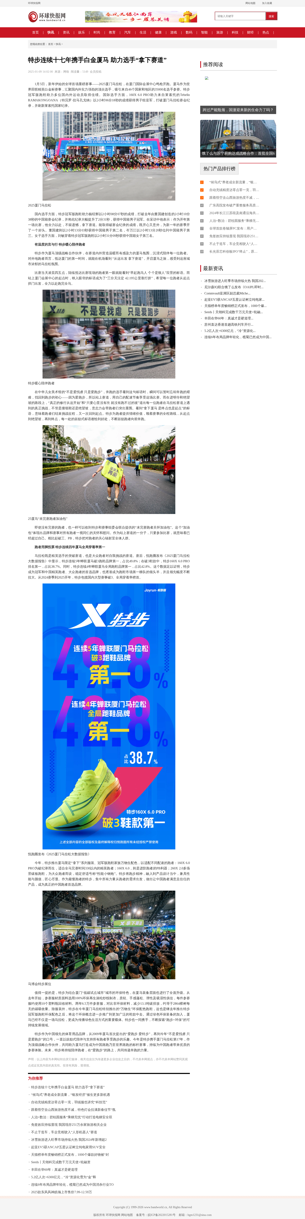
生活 (143, 32)
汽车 (127, 32)
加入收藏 (267, 3)
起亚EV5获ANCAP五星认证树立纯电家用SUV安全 (68, 1147)
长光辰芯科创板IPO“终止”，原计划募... (234, 251)
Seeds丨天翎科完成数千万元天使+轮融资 (60, 1162)
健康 (158, 32)
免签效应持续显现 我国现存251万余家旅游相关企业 (69, 1124)
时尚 (97, 32)
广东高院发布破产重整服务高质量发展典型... (234, 205)
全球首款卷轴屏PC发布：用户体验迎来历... (234, 228)
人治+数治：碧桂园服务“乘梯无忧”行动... (234, 220)
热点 (265, 32)
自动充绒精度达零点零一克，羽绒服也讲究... (234, 190)
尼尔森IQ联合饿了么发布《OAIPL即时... (234, 287)
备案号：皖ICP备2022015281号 (156, 1215)
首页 (35, 32)
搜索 (271, 16)
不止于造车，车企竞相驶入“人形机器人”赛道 (64, 1132)
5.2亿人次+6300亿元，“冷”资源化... (230, 331)
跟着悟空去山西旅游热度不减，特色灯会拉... (234, 197)
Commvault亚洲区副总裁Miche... (227, 293)
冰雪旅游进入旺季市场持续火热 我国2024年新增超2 (69, 1139)
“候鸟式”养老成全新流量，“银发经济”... (234, 182)
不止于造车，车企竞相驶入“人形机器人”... (234, 244)
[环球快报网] (46, 17)
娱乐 (81, 32)
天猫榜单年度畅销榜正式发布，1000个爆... (235, 306)
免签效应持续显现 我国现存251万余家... (234, 236)
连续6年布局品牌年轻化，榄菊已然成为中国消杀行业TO (72, 1184)
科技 (235, 32)
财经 (250, 32)
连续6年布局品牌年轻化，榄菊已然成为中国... (238, 337)
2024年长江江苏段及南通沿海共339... (234, 213)
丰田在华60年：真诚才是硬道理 (54, 1169)
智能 (204, 32)
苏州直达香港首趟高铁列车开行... (228, 324)
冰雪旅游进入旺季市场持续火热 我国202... (235, 281)
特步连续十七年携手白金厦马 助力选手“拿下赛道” (68, 1087)
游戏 (173, 32)
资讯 (66, 32)
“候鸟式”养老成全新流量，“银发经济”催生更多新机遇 (70, 1094)
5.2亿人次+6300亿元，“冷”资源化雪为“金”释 (63, 1177)
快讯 (51, 32)
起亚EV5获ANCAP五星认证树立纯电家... (234, 299)
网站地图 (250, 3)
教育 (112, 32)
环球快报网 (34, 3)
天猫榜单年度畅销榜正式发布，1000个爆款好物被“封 (70, 1154)
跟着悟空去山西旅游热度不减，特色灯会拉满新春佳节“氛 (73, 1109)
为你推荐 (35, 1078)
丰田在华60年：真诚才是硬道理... (228, 318)
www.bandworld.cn (155, 1207)
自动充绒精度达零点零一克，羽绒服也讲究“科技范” (69, 1102)
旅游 (219, 32)
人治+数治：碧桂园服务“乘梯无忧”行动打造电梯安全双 (71, 1117)
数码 (189, 32)
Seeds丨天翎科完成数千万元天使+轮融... (233, 312)
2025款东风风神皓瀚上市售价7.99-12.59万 (61, 1192)
